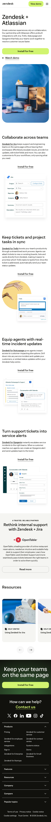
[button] (23, 727)
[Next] (30, 650)
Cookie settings (10, 815)
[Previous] (20, 650)
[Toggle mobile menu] (47, 4)
